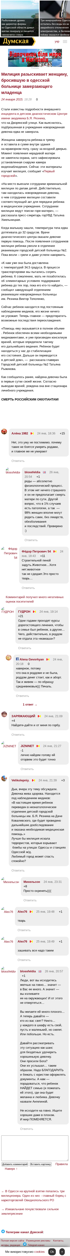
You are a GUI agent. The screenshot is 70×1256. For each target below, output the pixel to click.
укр (57, 41)
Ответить (18, 461)
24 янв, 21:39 (48, 780)
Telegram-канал (36, 1245)
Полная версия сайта (12, 1240)
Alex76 (22, 911)
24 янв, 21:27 (52, 746)
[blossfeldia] (13, 472)
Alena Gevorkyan (31, 659)
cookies (39, 1251)
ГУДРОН (24, 611)
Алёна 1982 (19, 433)
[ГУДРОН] (7, 612)
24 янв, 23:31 (53, 882)
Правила (61, 1164)
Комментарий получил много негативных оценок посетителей (35, 599)
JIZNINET (27, 746)
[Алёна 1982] (4, 433)
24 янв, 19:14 (48, 611)
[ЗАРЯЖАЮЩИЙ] (4, 716)
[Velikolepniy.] (4, 780)
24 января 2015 (11, 99)
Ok (52, 1251)
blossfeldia (32, 472)
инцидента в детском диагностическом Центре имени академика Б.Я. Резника (34, 116)
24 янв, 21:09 (53, 716)
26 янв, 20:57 (54, 971)
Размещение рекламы (38, 1240)
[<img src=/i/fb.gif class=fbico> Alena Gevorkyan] (8, 659)
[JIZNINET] (8, 746)
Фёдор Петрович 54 (36, 551)
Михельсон (32, 882)
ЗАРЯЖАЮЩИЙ (23, 716)
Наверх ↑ (11, 1168)
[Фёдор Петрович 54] (9, 558)
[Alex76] (7, 912)
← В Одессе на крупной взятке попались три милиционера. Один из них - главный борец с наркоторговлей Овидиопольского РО (33, 1196)
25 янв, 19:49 (45, 941)
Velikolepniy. (20, 780)
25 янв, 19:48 (45, 911)
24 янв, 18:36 (46, 433)
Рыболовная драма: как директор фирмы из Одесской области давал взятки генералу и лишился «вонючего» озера (18, 27)
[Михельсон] (10, 882)
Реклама (35, 68)
